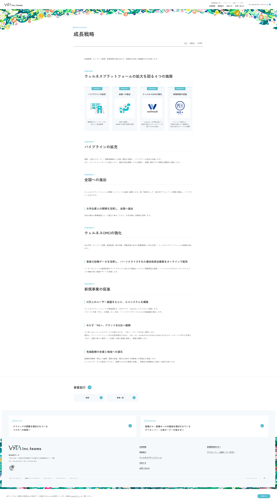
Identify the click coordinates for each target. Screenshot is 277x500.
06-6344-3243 (17, 461)
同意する (264, 496)
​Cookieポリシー (75, 496)
